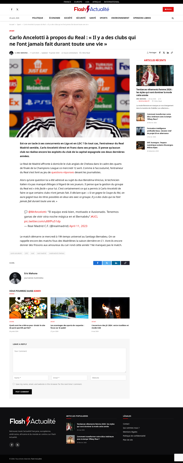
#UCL (94, 216)
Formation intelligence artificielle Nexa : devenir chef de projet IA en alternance (159, 130)
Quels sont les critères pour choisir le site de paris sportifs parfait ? (27, 326)
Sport (19, 24)
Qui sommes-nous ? (131, 428)
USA (87, 1)
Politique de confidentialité (134, 436)
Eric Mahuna (22, 53)
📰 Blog (168, 9)
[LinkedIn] (11, 161)
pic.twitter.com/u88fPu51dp (42, 221)
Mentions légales (130, 432)
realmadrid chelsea (56, 253)
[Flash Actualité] (91, 9)
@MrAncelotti (37, 212)
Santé (93, 18)
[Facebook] (11, 149)
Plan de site (128, 440)
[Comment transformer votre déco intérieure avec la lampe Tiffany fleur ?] (140, 117)
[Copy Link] (172, 53)
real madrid (41, 253)
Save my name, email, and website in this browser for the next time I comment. (49, 384)
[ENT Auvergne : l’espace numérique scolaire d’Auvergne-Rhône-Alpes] (140, 145)
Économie (54, 18)
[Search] (172, 18)
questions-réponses (62, 172)
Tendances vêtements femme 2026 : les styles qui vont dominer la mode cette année (154, 92)
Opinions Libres (142, 18)
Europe (78, 1)
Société (68, 18)
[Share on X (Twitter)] (164, 53)
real (32, 253)
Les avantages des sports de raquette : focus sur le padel (67, 326)
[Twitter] (11, 155)
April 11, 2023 (78, 226)
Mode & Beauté (144, 101)
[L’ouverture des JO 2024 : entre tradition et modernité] (111, 308)
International (111, 1)
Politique (37, 18)
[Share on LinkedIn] (168, 53)
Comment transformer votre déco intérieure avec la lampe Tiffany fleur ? (159, 116)
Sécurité (81, 18)
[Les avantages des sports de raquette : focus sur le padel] (70, 308)
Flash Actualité (36, 459)
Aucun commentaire (71, 53)
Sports (103, 18)
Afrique (96, 1)
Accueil (11, 24)
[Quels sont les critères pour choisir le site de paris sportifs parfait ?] (28, 308)
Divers (11, 322)
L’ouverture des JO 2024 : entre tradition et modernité (110, 326)
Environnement (120, 18)
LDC (26, 253)
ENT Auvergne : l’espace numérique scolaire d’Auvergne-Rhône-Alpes (160, 145)
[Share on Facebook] (160, 53)
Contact (126, 424)
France (67, 1)
